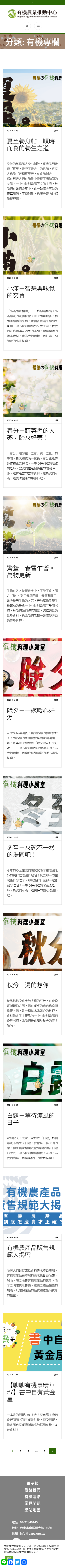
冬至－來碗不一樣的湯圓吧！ (31, 851)
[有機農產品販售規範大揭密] (32, 1205)
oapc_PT (14, 155)
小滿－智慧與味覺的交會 (31, 291)
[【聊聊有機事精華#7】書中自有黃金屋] (32, 1342)
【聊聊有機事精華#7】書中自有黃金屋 (31, 1391)
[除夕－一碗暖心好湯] (32, 667)
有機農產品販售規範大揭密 (31, 1251)
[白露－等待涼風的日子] (32, 1073)
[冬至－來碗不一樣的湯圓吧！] (32, 805)
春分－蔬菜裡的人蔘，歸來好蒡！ (31, 434)
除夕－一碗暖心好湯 (31, 713)
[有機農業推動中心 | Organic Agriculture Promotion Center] (33, 14)
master (14, 725)
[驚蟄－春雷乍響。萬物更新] (32, 525)
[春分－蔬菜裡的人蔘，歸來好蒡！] (32, 388)
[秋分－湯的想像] (32, 942)
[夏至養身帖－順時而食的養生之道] (32, 98)
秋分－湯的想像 (28, 984)
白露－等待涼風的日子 (31, 1118)
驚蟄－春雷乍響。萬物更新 (31, 571)
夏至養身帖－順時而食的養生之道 (31, 144)
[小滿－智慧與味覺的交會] (32, 245)
